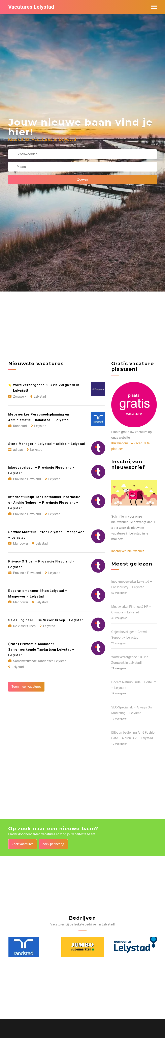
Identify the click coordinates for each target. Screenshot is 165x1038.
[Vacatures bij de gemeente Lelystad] (82, 946)
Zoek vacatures (22, 844)
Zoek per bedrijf (53, 844)
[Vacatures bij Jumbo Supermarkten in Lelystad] (29, 946)
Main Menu (154, 7)
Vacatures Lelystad (31, 7)
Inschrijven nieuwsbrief (127, 551)
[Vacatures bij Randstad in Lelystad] (129, 947)
